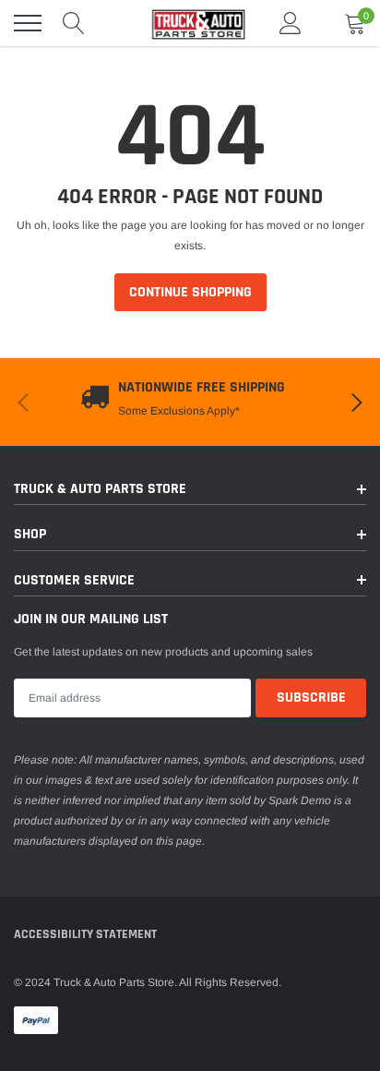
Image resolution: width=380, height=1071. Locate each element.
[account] (290, 23)
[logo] (190, 23)
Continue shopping (190, 292)
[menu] (28, 23)
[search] (74, 23)
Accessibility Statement (85, 934)
